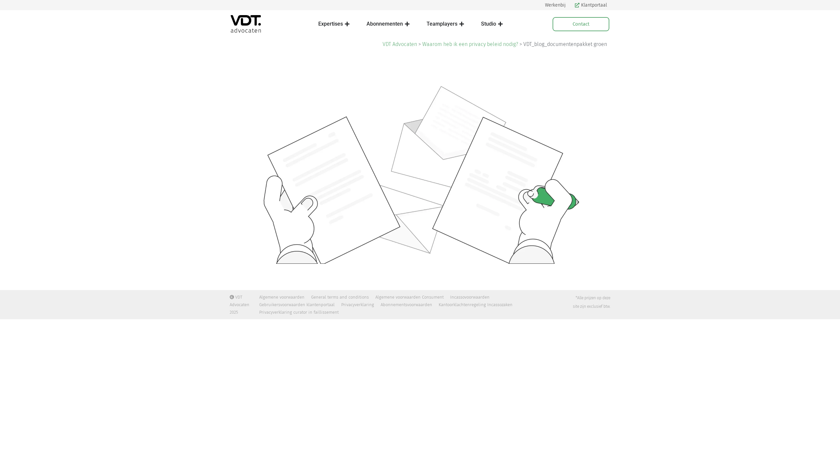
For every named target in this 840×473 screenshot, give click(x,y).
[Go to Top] (830, 463)
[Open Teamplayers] (461, 24)
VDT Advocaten (400, 44)
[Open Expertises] (347, 24)
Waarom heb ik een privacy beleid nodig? (470, 44)
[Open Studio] (500, 24)
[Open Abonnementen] (407, 24)
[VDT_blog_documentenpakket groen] (420, 168)
